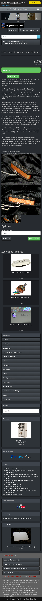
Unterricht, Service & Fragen (12, 391)
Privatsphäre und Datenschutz (13, 564)
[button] (4, 16)
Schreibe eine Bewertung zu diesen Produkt (18, 518)
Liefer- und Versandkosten (12, 560)
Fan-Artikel (6, 382)
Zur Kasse (24, 30)
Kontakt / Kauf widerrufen (12, 573)
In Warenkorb (14, 76)
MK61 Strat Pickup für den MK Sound (16, 43)
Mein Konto (35, 30)
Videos (5, 395)
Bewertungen (7, 514)
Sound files (6, 399)
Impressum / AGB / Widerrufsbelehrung (16, 568)
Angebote (6, 419)
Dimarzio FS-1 (9, 141)
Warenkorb (13, 30)
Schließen (34, 2)
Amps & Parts (7, 369)
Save (24, 507)
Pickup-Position (6, 230)
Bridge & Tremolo (9, 356)
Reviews (7, 239)
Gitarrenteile (15, 41)
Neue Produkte (7, 525)
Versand (40, 64)
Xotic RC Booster (21, 441)
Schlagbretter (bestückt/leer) (12, 352)
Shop (8, 41)
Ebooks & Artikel (8, 386)
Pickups (23, 41)
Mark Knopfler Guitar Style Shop (14, 9)
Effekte (5, 374)
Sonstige (6, 365)
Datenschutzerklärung (6, 5)
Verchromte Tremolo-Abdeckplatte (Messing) (21, 547)
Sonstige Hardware (9, 378)
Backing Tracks (8, 344)
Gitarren (5, 339)
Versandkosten (16, 584)
